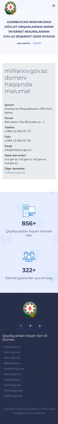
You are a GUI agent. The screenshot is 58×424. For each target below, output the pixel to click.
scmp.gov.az (12, 379)
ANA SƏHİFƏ (23, 43)
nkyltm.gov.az (13, 395)
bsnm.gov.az (12, 352)
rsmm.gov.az (12, 385)
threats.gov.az (13, 390)
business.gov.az (14, 368)
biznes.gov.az (13, 374)
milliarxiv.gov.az (15, 172)
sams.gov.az (12, 357)
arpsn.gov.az (12, 346)
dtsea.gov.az (12, 363)
